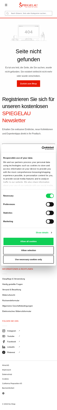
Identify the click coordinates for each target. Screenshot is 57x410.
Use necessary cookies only (28, 259)
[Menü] (6, 5)
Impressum (6, 370)
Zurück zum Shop (28, 83)
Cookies (5, 379)
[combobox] (29, 13)
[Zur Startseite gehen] (28, 5)
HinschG (5, 365)
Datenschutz (7, 374)
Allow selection (28, 250)
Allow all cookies (28, 241)
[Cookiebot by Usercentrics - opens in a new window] (42, 148)
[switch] (50, 204)
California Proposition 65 (12, 383)
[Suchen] (7, 13)
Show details (42, 232)
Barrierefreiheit (8, 388)
